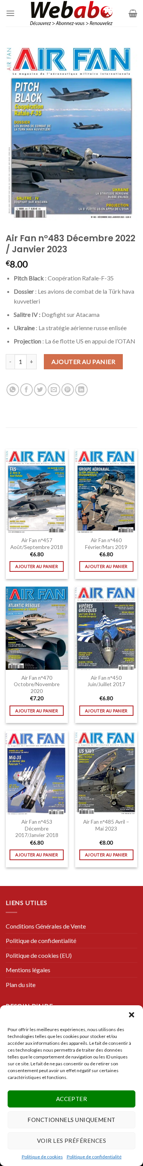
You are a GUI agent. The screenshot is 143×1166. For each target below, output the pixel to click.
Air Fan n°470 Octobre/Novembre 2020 (36, 684)
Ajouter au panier (83, 361)
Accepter (71, 1098)
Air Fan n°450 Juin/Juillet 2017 (106, 681)
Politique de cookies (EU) (39, 955)
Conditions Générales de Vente (46, 926)
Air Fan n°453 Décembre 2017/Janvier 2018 (36, 828)
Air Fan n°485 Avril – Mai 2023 (106, 825)
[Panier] (133, 13)
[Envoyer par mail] (54, 389)
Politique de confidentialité (94, 1157)
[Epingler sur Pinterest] (67, 389)
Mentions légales (28, 969)
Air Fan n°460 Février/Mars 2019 (106, 543)
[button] (131, 1015)
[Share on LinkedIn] (81, 389)
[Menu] (10, 13)
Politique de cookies (42, 1157)
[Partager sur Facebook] (26, 389)
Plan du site (20, 984)
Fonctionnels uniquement (71, 1119)
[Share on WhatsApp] (12, 389)
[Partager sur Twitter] (40, 389)
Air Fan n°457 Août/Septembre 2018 (36, 543)
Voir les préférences (71, 1140)
